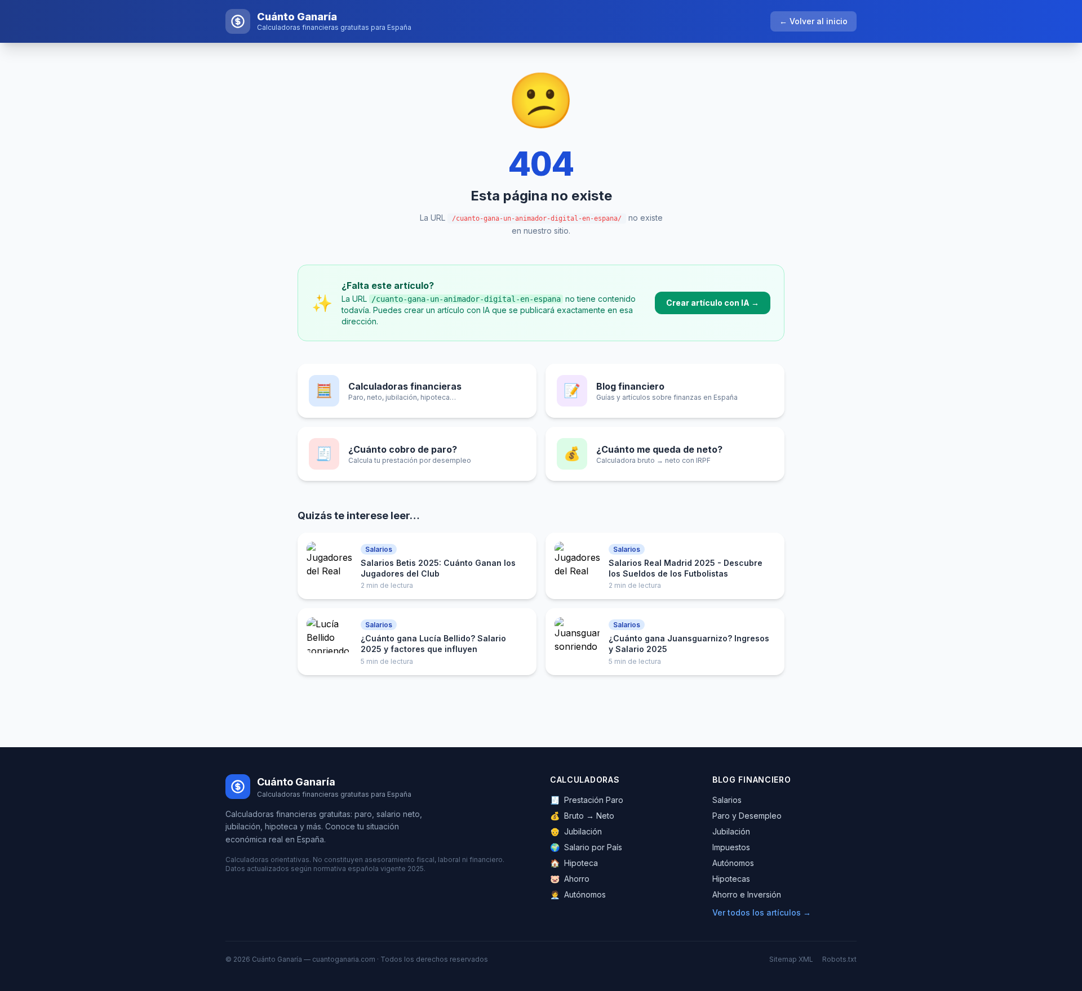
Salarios (727, 800)
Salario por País (586, 847)
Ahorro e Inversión (746, 894)
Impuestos (731, 847)
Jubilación (576, 831)
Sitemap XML (791, 959)
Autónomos (578, 894)
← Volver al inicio (813, 21)
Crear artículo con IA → (712, 302)
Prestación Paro (586, 800)
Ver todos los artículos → (761, 912)
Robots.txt (839, 959)
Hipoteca (574, 863)
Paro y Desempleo (747, 815)
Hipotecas (731, 878)
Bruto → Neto (582, 815)
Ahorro (569, 878)
